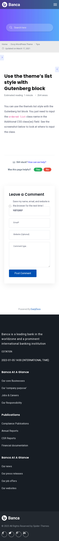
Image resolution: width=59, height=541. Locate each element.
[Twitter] (11, 534)
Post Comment (22, 273)
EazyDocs (36, 309)
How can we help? (37, 162)
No (47, 169)
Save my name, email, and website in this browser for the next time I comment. (31, 205)
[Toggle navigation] (55, 4)
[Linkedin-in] (25, 534)
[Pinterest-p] (18, 534)
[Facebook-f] (4, 534)
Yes (38, 169)
